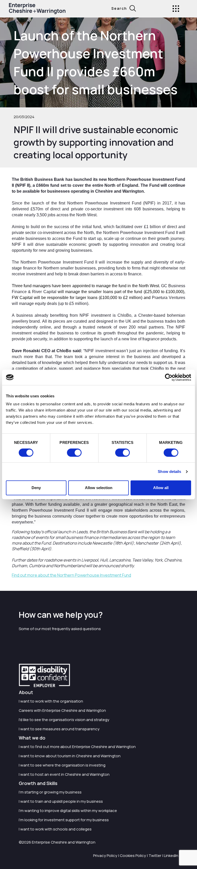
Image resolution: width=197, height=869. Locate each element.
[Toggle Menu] (176, 8)
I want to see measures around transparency (59, 729)
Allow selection (98, 487)
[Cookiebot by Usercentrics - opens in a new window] (168, 377)
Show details (169, 471)
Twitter (155, 855)
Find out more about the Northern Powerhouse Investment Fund (71, 575)
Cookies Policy (133, 855)
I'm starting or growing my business (50, 792)
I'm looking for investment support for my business (64, 820)
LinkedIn (171, 855)
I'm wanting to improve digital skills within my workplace (68, 810)
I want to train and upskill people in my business (61, 801)
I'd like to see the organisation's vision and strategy (64, 719)
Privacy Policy (105, 855)
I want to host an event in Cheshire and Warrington (64, 774)
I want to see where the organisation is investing (62, 765)
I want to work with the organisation (51, 701)
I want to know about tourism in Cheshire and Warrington (70, 756)
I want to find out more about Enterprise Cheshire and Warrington (77, 746)
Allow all (161, 487)
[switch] (74, 452)
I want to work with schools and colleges (55, 829)
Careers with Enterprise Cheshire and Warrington (62, 710)
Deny (36, 487)
